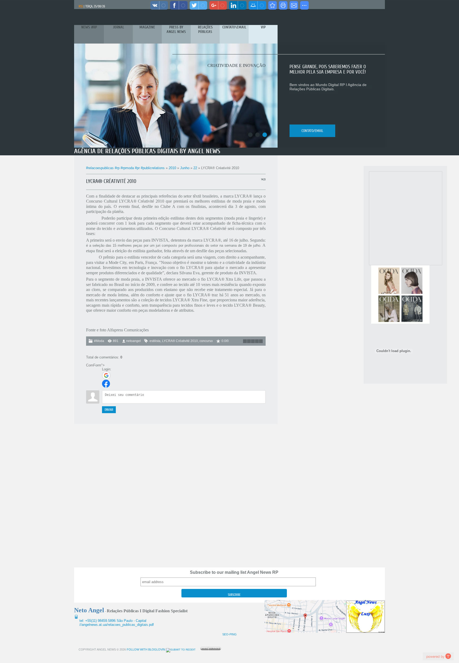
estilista (155, 341)
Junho (184, 168)
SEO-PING (229, 634)
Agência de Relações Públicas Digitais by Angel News (147, 151)
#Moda (99, 341)
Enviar (109, 410)
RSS (81, 6)
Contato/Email (312, 131)
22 (195, 168)
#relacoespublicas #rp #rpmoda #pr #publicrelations (125, 168)
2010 (172, 168)
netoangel (133, 341)
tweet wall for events (438, 656)
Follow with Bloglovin (145, 649)
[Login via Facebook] (106, 384)
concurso (206, 341)
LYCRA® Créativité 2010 (180, 341)
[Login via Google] (106, 375)
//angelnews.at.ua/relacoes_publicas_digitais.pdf (116, 625)
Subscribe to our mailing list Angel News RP (234, 572)
